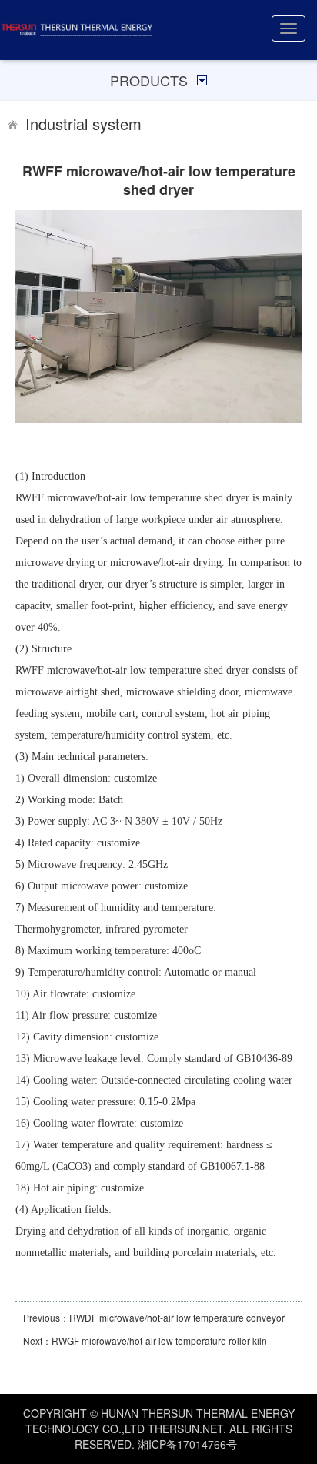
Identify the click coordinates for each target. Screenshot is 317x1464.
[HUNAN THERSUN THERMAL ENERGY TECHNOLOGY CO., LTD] (77, 30)
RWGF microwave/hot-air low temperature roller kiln (159, 1340)
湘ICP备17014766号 (187, 1444)
